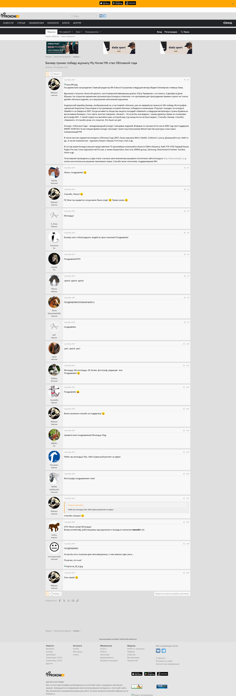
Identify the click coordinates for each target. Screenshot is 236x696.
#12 (187, 387)
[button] (72, 31)
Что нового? (64, 32)
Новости (8, 23)
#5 (188, 233)
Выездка (50, 648)
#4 (188, 211)
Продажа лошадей (108, 660)
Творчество (132, 660)
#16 (187, 474)
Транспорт (105, 654)
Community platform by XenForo (118, 639)
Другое (49, 663)
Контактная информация (167, 664)
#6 (188, 254)
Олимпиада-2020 (54, 660)
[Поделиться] (184, 80)
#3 (188, 189)
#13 (187, 409)
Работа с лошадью (136, 648)
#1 (188, 80)
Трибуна (131, 651)
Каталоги (53, 23)
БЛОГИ (65, 23)
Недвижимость (107, 657)
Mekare (50, 67)
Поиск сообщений (68, 36)
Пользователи (91, 32)
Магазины (77, 651)
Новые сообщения (52, 36)
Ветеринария (133, 657)
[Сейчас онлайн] (54, 440)
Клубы (76, 648)
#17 (187, 498)
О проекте (160, 658)
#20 (187, 573)
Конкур (49, 651)
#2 (188, 168)
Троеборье (51, 654)
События (131, 654)
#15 (187, 452)
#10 (187, 344)
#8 (188, 297)
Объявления (36, 23)
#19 (187, 544)
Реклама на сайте (164, 661)
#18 (187, 522)
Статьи (21, 23)
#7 (188, 276)
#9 (188, 322)
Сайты (76, 654)
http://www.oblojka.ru (173, 158)
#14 (187, 430)
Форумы (51, 32)
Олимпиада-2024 (54, 657)
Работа (103, 651)
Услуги (103, 648)
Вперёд (56, 74)
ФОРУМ (77, 23)
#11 (187, 365)
